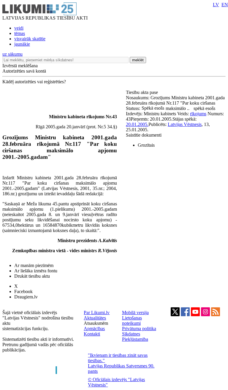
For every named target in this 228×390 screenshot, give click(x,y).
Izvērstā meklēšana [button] (20, 65)
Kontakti (92, 333)
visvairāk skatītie (29, 38)
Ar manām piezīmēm (33, 265)
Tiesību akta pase (142, 92)
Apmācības (94, 328)
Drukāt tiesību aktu (32, 276)
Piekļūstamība (135, 339)
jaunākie (22, 44)
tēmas (19, 33)
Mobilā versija (135, 312)
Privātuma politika (139, 328)
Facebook (23, 291)
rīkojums (198, 113)
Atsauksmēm (96, 323)
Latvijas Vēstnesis (185, 124)
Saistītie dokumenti (144, 135)
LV (216, 4)
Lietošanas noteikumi (132, 320)
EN (224, 4)
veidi (18, 28)
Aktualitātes (95, 317)
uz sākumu (12, 54)
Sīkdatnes (131, 333)
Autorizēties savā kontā (24, 70)
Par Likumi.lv (97, 312)
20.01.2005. (137, 124)
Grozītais (146, 145)
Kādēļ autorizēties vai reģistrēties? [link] (34, 81)
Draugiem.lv (26, 296)
